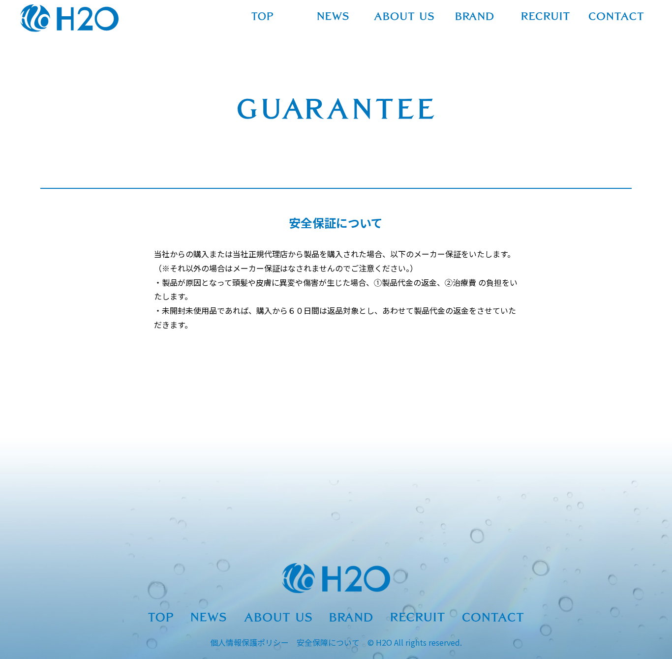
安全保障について (328, 642)
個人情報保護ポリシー (249, 642)
